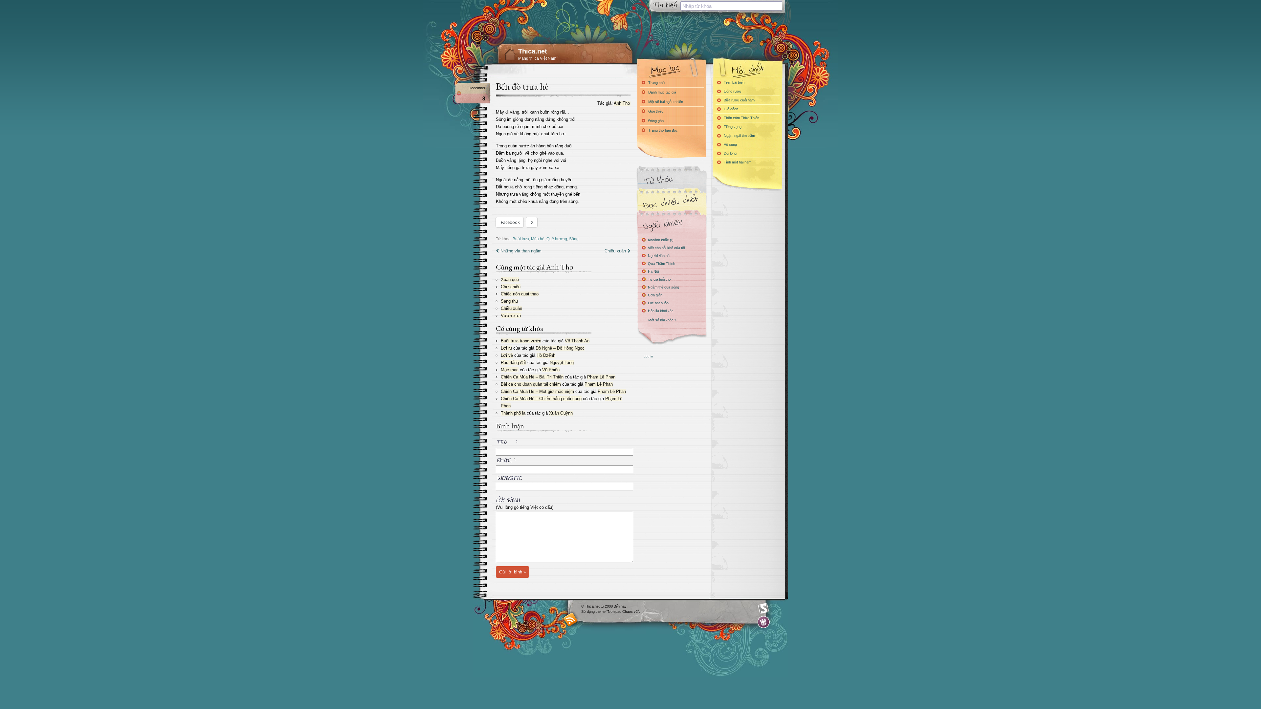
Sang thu (509, 301)
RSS (571, 619)
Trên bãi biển (734, 82)
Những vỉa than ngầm (521, 250)
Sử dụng (588, 611)
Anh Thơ (622, 103)
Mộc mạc (510, 369)
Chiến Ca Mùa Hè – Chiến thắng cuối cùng (541, 398)
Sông (574, 239)
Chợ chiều (510, 286)
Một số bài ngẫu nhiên (665, 102)
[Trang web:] (563, 476)
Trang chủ (656, 83)
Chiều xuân (615, 250)
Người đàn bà (659, 256)
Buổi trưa (521, 239)
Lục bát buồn (658, 303)
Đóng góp (656, 121)
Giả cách (731, 109)
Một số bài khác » (662, 320)
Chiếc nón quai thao (520, 293)
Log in (648, 356)
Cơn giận (655, 295)
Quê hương (556, 239)
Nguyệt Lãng (562, 362)
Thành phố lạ (513, 413)
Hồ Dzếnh (546, 355)
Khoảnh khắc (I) (661, 240)
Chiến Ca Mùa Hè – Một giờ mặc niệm (537, 391)
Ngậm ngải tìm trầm (739, 136)
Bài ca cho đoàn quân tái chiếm (531, 384)
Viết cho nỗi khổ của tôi (666, 248)
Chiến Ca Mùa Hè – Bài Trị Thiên (532, 377)
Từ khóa (671, 180)
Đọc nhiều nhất (671, 202)
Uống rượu (732, 91)
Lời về (507, 355)
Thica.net (532, 51)
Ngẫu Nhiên (671, 224)
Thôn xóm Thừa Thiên (741, 118)
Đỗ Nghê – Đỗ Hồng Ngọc (560, 348)
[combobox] (731, 6)
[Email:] (563, 459)
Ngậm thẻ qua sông (663, 287)
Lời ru (506, 348)
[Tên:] (563, 443)
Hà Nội (653, 271)
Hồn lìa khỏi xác (661, 311)
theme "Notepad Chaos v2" (617, 611)
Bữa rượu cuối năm (739, 100)
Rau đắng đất (513, 362)
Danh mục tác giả (662, 92)
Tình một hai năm (737, 162)
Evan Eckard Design (764, 622)
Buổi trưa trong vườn (521, 340)
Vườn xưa (511, 315)
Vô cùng (730, 144)
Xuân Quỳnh (561, 413)
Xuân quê (510, 279)
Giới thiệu (655, 111)
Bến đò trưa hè (522, 86)
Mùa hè (537, 239)
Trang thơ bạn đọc (663, 130)
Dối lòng (730, 153)
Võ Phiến (551, 369)
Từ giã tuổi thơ (659, 279)
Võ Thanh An (577, 340)
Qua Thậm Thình (661, 264)
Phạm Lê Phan (601, 377)
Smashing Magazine (763, 608)
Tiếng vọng (732, 127)
